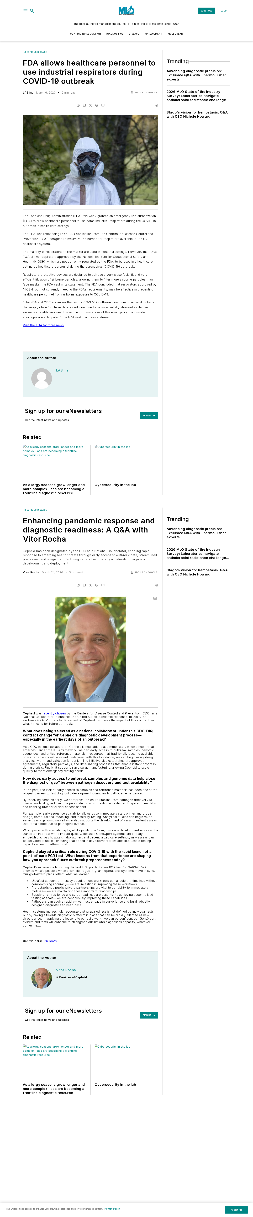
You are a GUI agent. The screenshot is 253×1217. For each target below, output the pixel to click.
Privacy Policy (112, 1209)
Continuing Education (85, 34)
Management (153, 34)
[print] (156, 105)
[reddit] (96, 105)
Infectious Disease (35, 52)
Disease (134, 34)
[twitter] (90, 105)
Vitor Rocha (31, 572)
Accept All (236, 1210)
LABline (28, 92)
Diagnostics (114, 34)
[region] (126, 1210)
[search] (32, 10)
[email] (103, 105)
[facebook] (78, 105)
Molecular (175, 34)
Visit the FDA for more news (43, 325)
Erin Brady (50, 941)
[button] (25, 10)
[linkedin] (84, 105)
